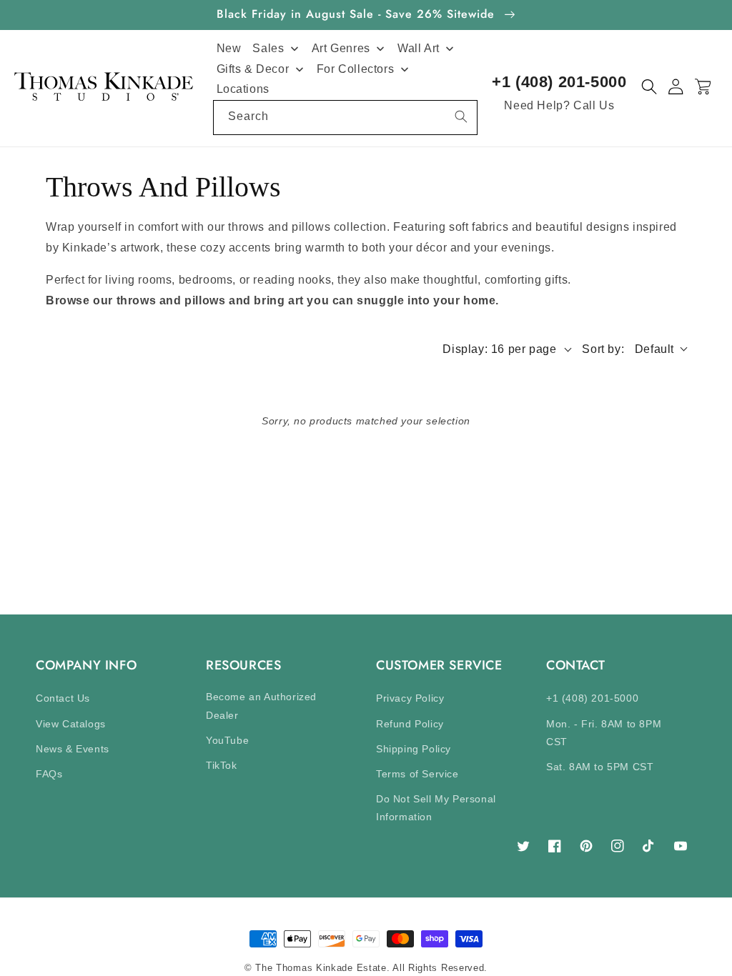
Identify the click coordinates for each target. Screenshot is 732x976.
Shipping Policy (413, 749)
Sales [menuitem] (268, 48)
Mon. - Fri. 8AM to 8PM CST (603, 732)
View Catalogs (71, 723)
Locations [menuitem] (243, 89)
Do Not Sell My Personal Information (436, 807)
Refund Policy (410, 723)
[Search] (461, 116)
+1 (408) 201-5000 (559, 82)
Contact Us (63, 698)
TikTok (221, 765)
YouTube (227, 740)
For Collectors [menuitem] (355, 69)
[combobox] (345, 117)
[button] (649, 87)
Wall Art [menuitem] (418, 48)
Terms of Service (417, 774)
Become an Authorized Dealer (261, 705)
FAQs (49, 774)
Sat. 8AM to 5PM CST (599, 766)
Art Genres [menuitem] (341, 48)
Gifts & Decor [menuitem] (253, 69)
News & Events (72, 749)
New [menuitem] (229, 48)
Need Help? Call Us (559, 105)
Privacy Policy (410, 698)
